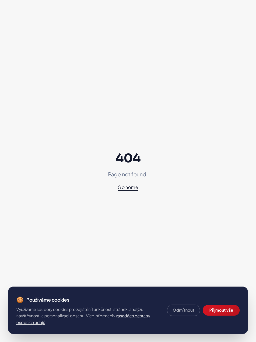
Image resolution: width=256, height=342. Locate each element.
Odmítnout (183, 310)
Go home (128, 187)
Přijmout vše (221, 310)
